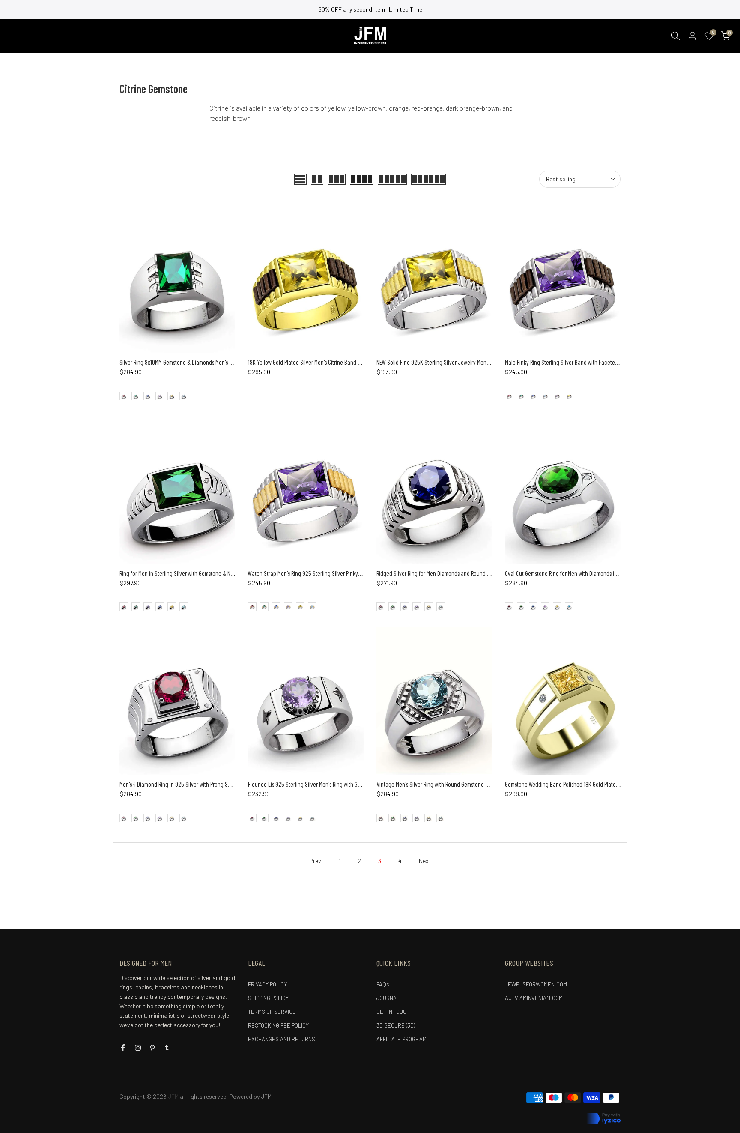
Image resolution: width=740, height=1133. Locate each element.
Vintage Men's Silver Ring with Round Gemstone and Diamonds (447, 784)
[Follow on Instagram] (138, 1048)
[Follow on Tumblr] (167, 1048)
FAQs (382, 984)
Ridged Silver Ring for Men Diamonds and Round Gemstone (443, 573)
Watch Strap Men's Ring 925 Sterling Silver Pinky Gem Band (315, 573)
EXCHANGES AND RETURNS (281, 1039)
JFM (266, 1096)
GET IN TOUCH (393, 1011)
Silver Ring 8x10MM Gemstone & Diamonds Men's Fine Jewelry (188, 362)
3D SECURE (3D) (395, 1025)
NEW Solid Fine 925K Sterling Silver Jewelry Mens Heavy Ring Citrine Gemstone (465, 362)
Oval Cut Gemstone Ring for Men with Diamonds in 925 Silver (573, 573)
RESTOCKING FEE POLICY (278, 1025)
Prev (315, 860)
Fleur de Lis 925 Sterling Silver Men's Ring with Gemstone (312, 784)
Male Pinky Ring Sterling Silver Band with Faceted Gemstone (573, 362)
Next (425, 860)
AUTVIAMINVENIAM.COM (534, 998)
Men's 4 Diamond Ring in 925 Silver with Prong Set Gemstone (188, 784)
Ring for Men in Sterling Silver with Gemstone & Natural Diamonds (193, 573)
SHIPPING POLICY (268, 998)
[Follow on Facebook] (122, 1048)
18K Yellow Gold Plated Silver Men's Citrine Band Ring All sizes (317, 362)
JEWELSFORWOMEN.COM (536, 984)
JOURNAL (388, 998)
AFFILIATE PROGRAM (401, 1039)
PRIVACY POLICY (267, 984)
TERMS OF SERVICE (272, 1011)
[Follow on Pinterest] (152, 1048)
